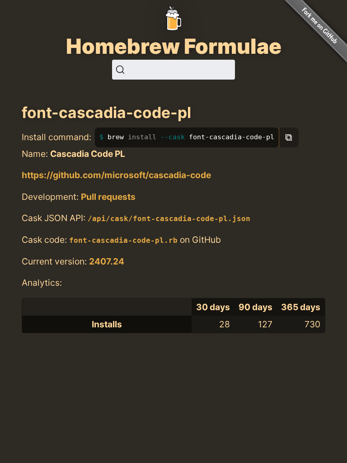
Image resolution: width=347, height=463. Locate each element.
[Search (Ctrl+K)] (173, 70)
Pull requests (108, 196)
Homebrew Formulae (173, 46)
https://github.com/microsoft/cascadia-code (116, 175)
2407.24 (106, 261)
